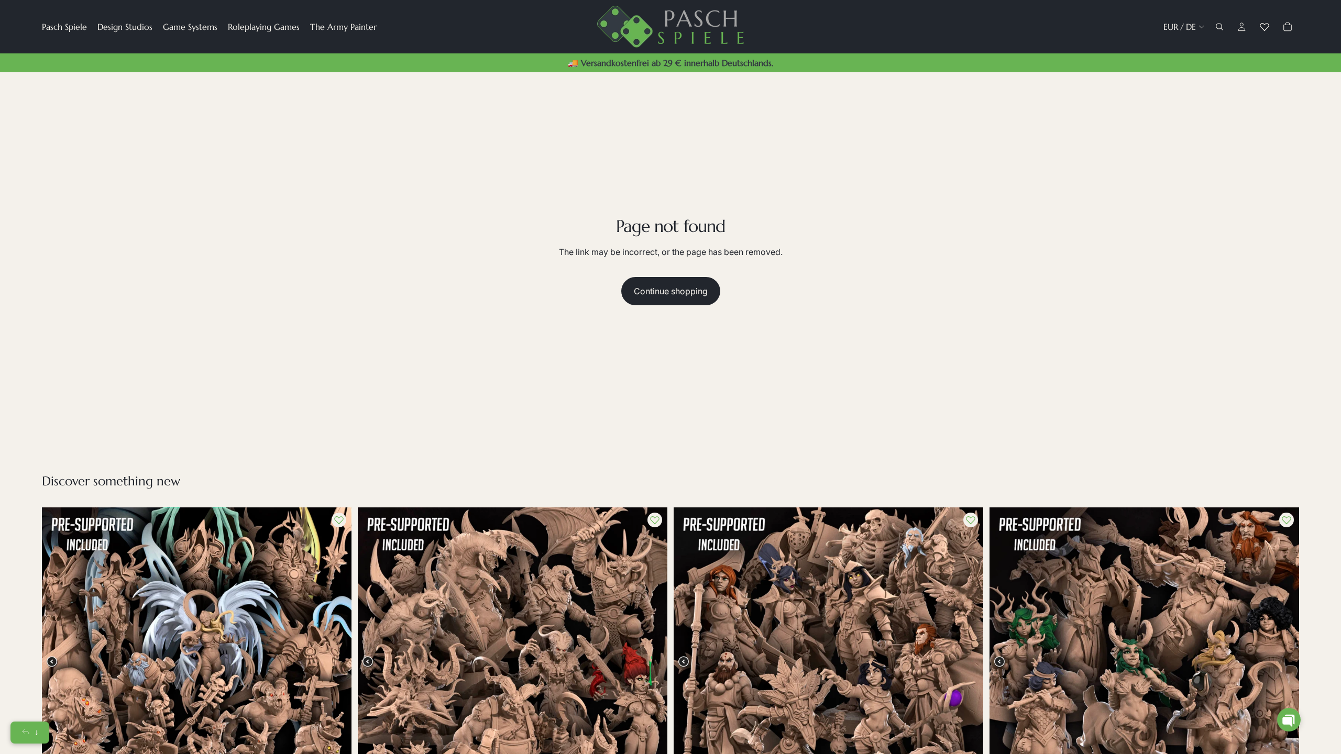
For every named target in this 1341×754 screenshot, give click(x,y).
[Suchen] (1219, 26)
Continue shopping (671, 291)
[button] (1289, 719)
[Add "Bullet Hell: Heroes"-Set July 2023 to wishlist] (970, 520)
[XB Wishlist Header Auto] (1264, 26)
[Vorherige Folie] (57, 661)
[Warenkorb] (1287, 26)
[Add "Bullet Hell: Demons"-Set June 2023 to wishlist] (654, 520)
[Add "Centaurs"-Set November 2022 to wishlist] (1286, 520)
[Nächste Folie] (335, 661)
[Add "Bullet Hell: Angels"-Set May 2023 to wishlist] (339, 520)
